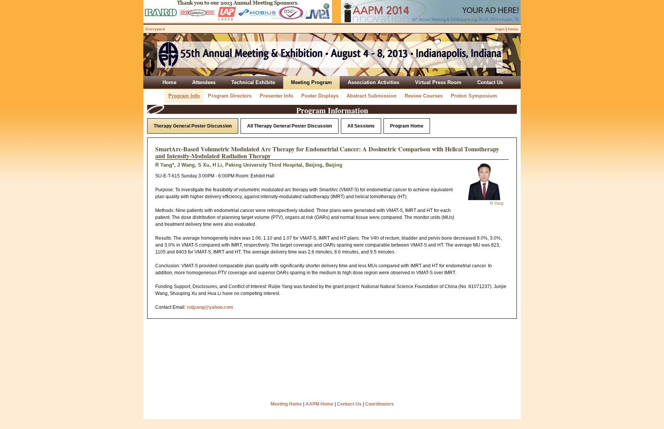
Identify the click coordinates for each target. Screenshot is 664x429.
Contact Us (349, 404)
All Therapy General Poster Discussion (289, 126)
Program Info (184, 96)
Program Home (406, 126)
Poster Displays (320, 96)
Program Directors (230, 96)
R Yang (496, 203)
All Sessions (361, 126)
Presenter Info (276, 96)
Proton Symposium (474, 96)
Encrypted (155, 29)
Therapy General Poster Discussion (193, 126)
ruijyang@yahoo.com (210, 307)
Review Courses (424, 96)
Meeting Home (286, 404)
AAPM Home (319, 404)
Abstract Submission (372, 96)
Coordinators (379, 404)
